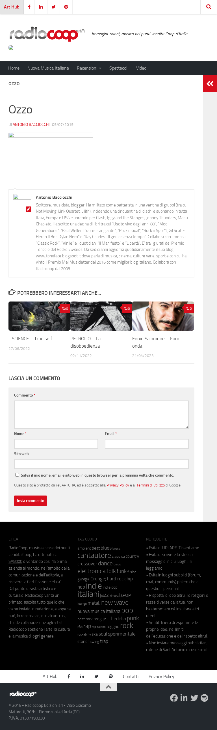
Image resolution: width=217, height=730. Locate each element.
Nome (20, 433)
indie (94, 586)
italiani (88, 594)
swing (94, 641)
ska (95, 634)
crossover (87, 564)
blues (106, 548)
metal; (94, 603)
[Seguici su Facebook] (174, 698)
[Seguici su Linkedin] (184, 698)
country (132, 556)
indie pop (110, 587)
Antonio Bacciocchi (31, 124)
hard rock (116, 579)
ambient (84, 548)
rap (87, 626)
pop (127, 610)
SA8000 (15, 561)
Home (13, 68)
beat (96, 548)
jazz (104, 595)
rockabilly (84, 634)
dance (105, 563)
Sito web (21, 453)
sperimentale (122, 634)
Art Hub (11, 7)
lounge (82, 604)
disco (117, 564)
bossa (116, 548)
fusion (131, 572)
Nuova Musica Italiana (48, 68)
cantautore (94, 555)
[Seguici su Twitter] (194, 698)
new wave (115, 602)
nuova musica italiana (98, 611)
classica (118, 556)
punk (133, 618)
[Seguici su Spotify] (205, 698)
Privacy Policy (118, 485)
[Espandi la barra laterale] (210, 83)
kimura (114, 596)
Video (141, 68)
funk (122, 571)
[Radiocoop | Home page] (47, 33)
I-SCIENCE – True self (30, 338)
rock (126, 625)
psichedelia (114, 618)
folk (111, 571)
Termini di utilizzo (150, 485)
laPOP (125, 595)
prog (98, 618)
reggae (113, 626)
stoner (83, 641)
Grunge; (98, 579)
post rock (85, 619)
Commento (24, 395)
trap (104, 641)
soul (103, 634)
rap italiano (99, 627)
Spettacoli (118, 68)
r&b (80, 627)
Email (111, 433)
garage (83, 579)
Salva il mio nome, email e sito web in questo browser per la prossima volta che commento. (97, 475)
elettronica (91, 571)
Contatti (130, 676)
